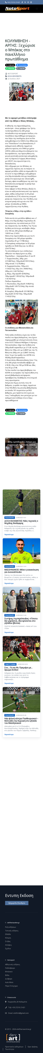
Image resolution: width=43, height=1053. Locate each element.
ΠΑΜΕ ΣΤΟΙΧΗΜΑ (10, 664)
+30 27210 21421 (13, 2)
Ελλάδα (8, 934)
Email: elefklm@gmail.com (18, 1013)
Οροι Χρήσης (33, 1047)
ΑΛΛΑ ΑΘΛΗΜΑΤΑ (14, 76)
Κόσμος (8, 938)
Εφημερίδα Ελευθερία (16, 903)
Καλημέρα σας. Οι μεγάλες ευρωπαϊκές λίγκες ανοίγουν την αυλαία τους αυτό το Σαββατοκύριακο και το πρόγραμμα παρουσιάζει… (19, 676)
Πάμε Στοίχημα (11, 986)
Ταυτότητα (9, 1049)
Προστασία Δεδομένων (14, 1047)
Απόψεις (8, 945)
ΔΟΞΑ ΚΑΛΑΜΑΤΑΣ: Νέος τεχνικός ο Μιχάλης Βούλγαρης (21, 522)
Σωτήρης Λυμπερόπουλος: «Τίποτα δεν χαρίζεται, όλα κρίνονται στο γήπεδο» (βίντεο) (20, 620)
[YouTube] (31, 2)
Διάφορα (8, 979)
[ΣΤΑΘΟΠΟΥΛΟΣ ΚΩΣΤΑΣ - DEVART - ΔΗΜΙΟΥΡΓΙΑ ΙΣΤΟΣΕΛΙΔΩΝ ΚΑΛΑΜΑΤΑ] (13, 1038)
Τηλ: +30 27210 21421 (16, 1007)
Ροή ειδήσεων (10, 927)
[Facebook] (22, 2)
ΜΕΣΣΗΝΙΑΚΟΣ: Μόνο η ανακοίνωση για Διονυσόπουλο (21, 570)
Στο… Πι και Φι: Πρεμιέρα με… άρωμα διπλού (18, 668)
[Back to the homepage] (17, 9)
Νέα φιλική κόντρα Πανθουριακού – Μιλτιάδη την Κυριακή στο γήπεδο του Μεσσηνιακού (21, 720)
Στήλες (8, 941)
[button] (37, 9)
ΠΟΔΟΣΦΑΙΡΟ (9, 517)
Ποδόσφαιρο (10, 968)
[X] (25, 2)
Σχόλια (8, 948)
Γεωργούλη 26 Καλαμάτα (17, 1002)
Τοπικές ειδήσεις (11, 931)
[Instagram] (28, 2)
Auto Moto (9, 982)
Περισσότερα (8, 534)
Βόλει (7, 975)
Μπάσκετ (9, 971)
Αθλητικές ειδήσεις (12, 964)
